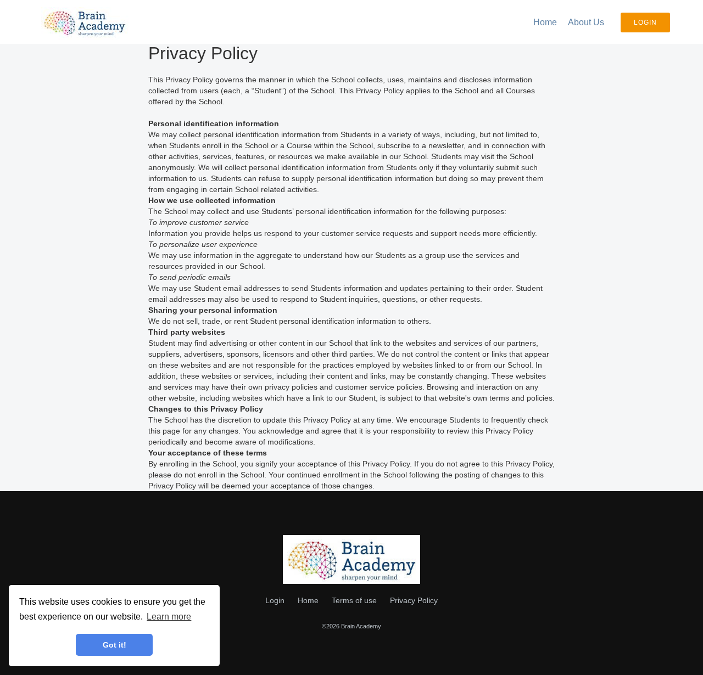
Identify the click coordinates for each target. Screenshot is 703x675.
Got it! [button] (114, 644)
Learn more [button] (169, 616)
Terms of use (354, 600)
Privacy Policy (414, 600)
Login (645, 22)
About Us (586, 22)
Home (545, 22)
